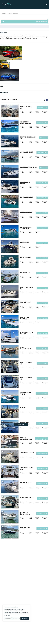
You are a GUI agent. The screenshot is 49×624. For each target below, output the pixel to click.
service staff (13, 38)
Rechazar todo (16, 618)
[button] (46, 4)
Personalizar (8, 618)
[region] (17, 613)
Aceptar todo (25, 618)
